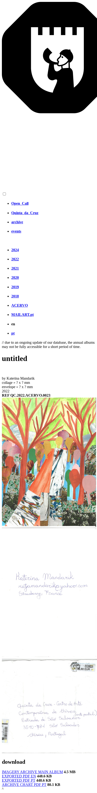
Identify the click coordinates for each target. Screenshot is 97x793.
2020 (15, 278)
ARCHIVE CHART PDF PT (24, 785)
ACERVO (19, 305)
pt (13, 333)
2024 (15, 250)
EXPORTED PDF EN (19, 776)
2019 (15, 287)
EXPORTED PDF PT (18, 780)
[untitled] (49, 525)
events (16, 231)
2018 (15, 296)
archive (17, 222)
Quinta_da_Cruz (24, 213)
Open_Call (19, 203)
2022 (15, 259)
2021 (15, 268)
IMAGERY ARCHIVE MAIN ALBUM (32, 772)
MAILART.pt (22, 315)
